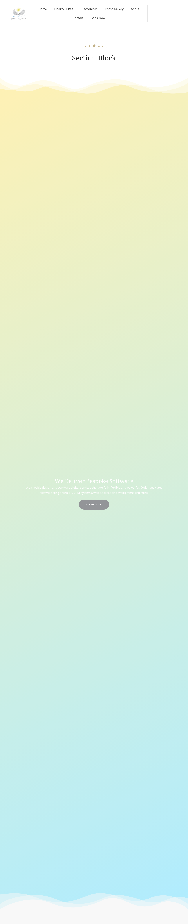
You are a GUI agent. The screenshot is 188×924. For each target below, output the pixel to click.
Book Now (98, 18)
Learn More (94, 504)
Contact (78, 18)
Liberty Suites (63, 9)
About (135, 9)
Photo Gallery (114, 9)
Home (43, 9)
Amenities (90, 9)
